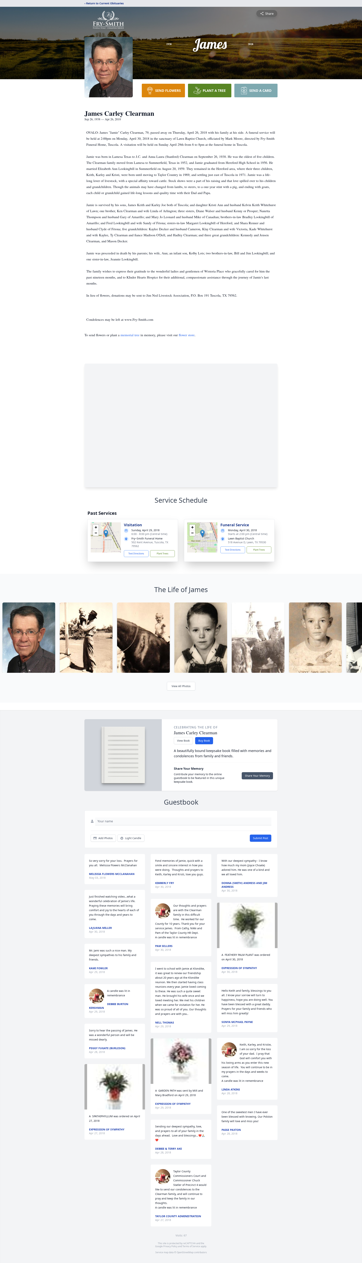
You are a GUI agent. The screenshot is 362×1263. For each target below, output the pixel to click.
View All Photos (181, 686)
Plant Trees (162, 553)
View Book (183, 740)
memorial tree (130, 335)
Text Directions (136, 553)
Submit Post (260, 838)
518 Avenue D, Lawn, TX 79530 (247, 542)
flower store (187, 335)
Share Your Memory (257, 775)
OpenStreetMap (185, 1252)
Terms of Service (191, 1246)
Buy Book (204, 740)
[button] (106, 533)
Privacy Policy (170, 1246)
